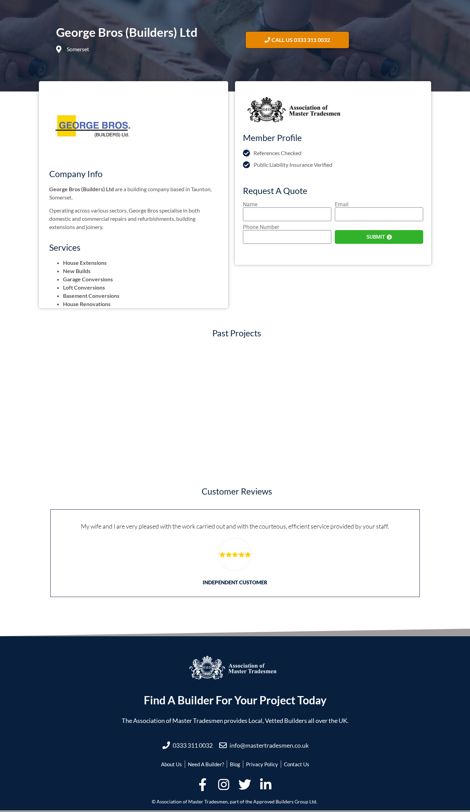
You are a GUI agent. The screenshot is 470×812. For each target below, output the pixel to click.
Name (250, 204)
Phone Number (261, 227)
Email (342, 204)
